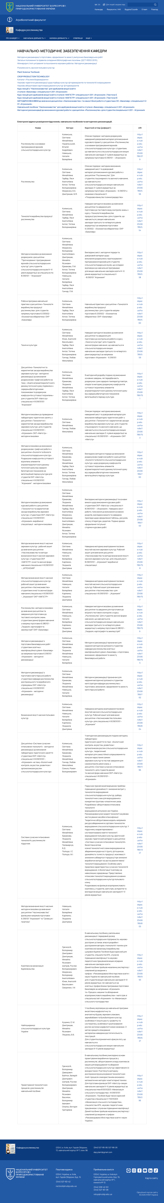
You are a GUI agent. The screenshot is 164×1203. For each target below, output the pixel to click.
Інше (88, 38)
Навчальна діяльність (33, 38)
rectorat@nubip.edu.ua (66, 1186)
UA (96, 4)
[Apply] (155, 5)
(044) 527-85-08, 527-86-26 (105, 1147)
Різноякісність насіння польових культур (36, 67)
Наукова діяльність (58, 38)
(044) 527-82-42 (63, 1181)
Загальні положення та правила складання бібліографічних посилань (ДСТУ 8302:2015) (57, 60)
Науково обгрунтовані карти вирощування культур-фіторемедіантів (48, 85)
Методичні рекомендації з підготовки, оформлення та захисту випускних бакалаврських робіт (60, 57)
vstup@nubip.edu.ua (103, 1194)
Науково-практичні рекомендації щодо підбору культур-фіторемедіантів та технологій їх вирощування (64, 82)
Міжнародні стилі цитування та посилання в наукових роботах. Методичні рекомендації (57, 63)
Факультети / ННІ (114, 9)
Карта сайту (151, 1178)
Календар (99, 9)
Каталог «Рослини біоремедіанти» (33, 79)
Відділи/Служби (131, 9)
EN (99, 4)
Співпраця (78, 38)
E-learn (144, 9)
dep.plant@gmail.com (103, 1152)
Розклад (154, 9)
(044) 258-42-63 (101, 1187)
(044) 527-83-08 (101, 1189)
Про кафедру (12, 38)
